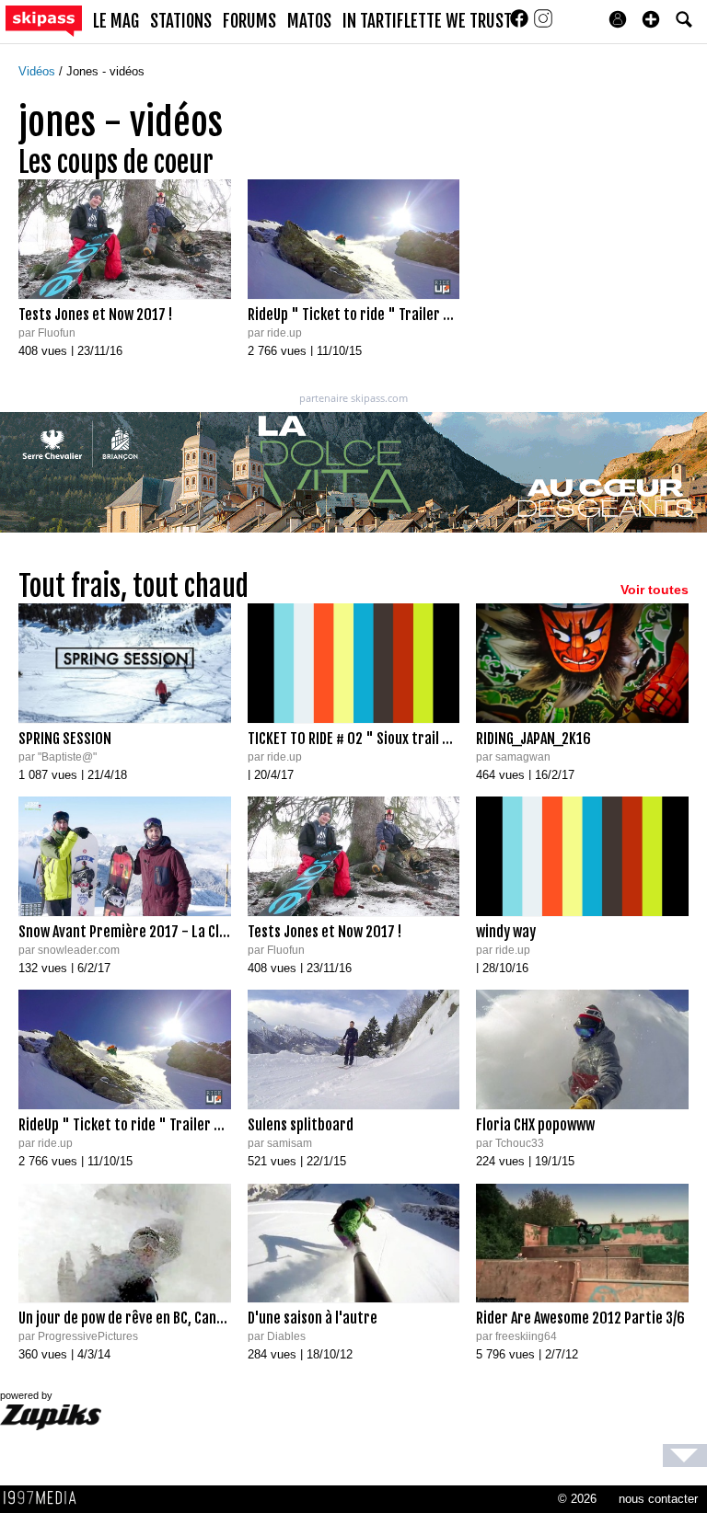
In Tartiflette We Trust (427, 21)
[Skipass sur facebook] (521, 24)
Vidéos (38, 71)
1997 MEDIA (45, 1498)
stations (181, 21)
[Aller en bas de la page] (685, 1455)
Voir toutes (654, 589)
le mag (116, 21)
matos (309, 21)
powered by (26, 1395)
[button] (651, 19)
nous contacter (658, 1499)
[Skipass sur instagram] (543, 24)
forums (249, 21)
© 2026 (577, 1499)
